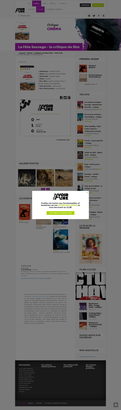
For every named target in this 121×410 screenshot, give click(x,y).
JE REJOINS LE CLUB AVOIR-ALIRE (60, 213)
